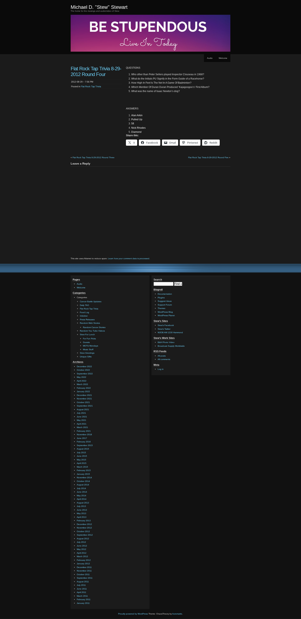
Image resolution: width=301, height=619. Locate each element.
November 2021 (84, 399)
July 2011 (81, 585)
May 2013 (81, 513)
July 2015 (81, 452)
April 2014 (81, 499)
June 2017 (82, 438)
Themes (161, 308)
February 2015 (84, 470)
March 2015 (82, 467)
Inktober (84, 316)
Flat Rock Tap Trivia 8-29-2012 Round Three (93, 157)
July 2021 (81, 413)
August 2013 (83, 503)
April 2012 (81, 553)
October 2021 (83, 402)
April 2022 (81, 381)
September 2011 (85, 578)
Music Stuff (88, 349)
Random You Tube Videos (92, 331)
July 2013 (81, 506)
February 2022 (84, 388)
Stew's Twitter (164, 329)
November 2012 (84, 528)
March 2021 (82, 427)
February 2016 (84, 442)
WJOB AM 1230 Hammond (170, 332)
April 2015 (81, 463)
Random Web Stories (90, 323)
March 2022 (82, 384)
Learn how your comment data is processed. (129, 258)
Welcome (223, 58)
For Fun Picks (89, 338)
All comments (164, 359)
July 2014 (81, 488)
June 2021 (82, 417)
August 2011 (83, 581)
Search (158, 279)
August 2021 (83, 409)
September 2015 (85, 445)
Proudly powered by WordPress (133, 614)
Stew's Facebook (166, 325)
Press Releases (87, 319)
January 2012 (83, 563)
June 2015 (82, 456)
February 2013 (84, 520)
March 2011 (82, 596)
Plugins (161, 297)
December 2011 (84, 567)
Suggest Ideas (165, 301)
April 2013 (81, 517)
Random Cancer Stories (94, 327)
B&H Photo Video (166, 342)
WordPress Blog (165, 312)
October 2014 (83, 481)
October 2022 (83, 370)
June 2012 (82, 546)
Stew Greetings (87, 353)
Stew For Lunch (87, 334)
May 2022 (81, 377)
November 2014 (84, 477)
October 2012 (83, 531)
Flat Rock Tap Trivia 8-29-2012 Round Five (208, 157)
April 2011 (81, 592)
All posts (162, 356)
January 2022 (83, 391)
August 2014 (83, 485)
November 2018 (84, 434)
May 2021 (81, 420)
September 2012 (85, 535)
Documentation (165, 294)
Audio (210, 58)
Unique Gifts (86, 356)
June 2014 (82, 492)
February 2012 (84, 560)
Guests (86, 342)
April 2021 (81, 424)
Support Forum (165, 305)
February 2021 (84, 431)
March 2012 (82, 556)
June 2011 (82, 589)
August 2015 (83, 449)
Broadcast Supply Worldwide (171, 346)
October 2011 (83, 574)
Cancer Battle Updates (90, 301)
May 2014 (81, 495)
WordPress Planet (166, 315)
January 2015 (83, 474)
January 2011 (83, 603)
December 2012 (84, 524)
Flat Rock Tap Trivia (91, 86)
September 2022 (85, 374)
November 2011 (84, 571)
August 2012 (83, 538)
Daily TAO (84, 305)
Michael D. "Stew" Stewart (99, 7)
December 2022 (84, 366)
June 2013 (82, 510)
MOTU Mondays (90, 346)
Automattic (177, 614)
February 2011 (84, 599)
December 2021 (84, 395)
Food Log (84, 312)
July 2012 (81, 542)
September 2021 (85, 406)
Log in (161, 369)
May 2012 (81, 549)
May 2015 (81, 460)
